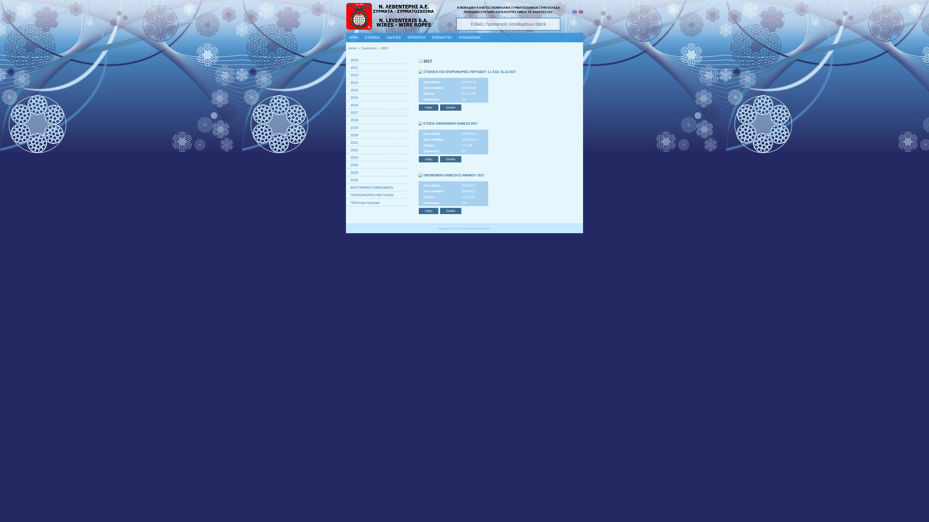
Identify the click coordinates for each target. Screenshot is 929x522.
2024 (354, 165)
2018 (354, 120)
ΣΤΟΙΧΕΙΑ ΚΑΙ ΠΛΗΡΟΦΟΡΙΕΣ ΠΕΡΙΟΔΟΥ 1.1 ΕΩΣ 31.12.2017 (469, 72)
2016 (354, 105)
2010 (354, 60)
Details (450, 107)
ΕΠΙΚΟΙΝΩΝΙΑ (469, 37)
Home (352, 48)
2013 (354, 83)
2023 (354, 158)
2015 (354, 98)
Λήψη (428, 107)
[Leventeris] (390, 17)
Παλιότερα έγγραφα (365, 202)
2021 (354, 143)
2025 (354, 172)
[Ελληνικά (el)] (574, 12)
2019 (354, 128)
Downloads (368, 48)
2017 (354, 113)
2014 (354, 90)
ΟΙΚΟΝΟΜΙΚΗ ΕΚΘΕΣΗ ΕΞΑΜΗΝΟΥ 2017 (453, 175)
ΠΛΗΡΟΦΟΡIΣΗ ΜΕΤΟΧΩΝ (372, 195)
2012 (354, 75)
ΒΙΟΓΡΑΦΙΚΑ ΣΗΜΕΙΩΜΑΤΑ (372, 187)
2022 (354, 150)
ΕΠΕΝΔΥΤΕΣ (442, 37)
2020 (354, 135)
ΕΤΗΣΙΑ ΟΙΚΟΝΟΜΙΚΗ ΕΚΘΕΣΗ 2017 (450, 123)
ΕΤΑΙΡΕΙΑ (372, 37)
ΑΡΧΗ (353, 37)
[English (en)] (581, 12)
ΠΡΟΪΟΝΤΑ (416, 37)
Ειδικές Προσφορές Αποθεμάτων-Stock (508, 24)
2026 (354, 180)
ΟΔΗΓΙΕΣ (394, 37)
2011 (354, 68)
